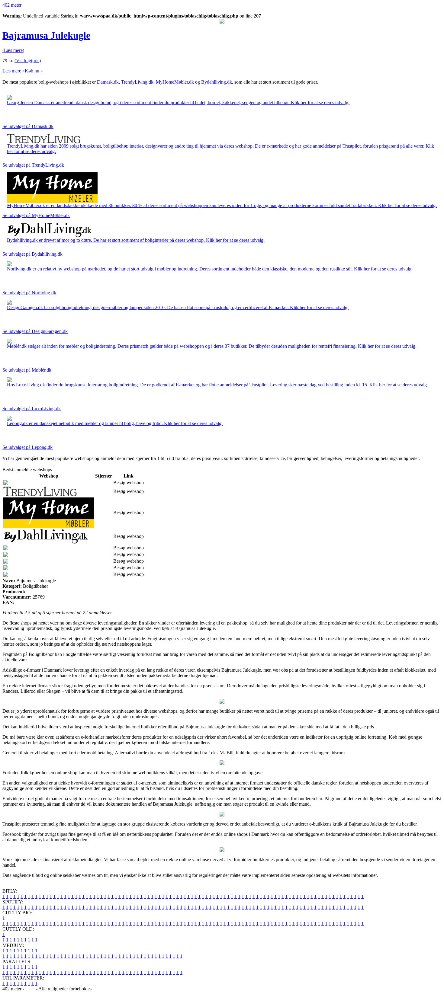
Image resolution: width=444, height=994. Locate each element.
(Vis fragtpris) (27, 60)
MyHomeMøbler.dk (175, 82)
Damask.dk (108, 82)
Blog (30, 988)
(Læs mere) (13, 50)
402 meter (11, 5)
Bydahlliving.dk (216, 82)
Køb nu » (34, 70)
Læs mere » (13, 70)
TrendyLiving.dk (137, 82)
